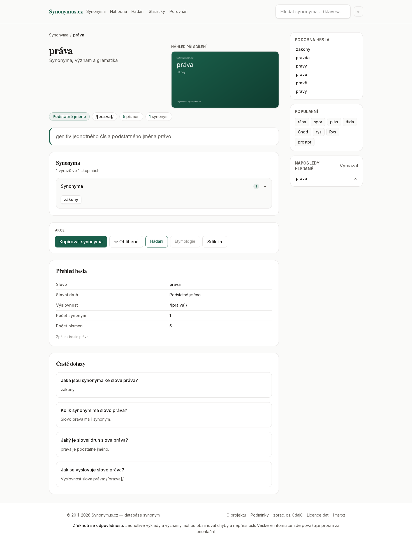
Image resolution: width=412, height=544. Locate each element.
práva (301, 178)
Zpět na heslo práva (72, 337)
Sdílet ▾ (215, 241)
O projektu (236, 515)
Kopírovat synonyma (81, 241)
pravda (303, 57)
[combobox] (313, 11)
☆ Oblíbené (126, 241)
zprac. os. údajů (287, 515)
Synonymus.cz (66, 11)
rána (302, 121)
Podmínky (260, 515)
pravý (301, 66)
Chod (303, 131)
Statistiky (157, 11)
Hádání (137, 11)
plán (334, 121)
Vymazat (349, 165)
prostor (304, 142)
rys (318, 131)
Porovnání (179, 11)
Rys (332, 131)
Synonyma (96, 11)
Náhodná (118, 11)
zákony (71, 199)
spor (318, 121)
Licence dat (317, 515)
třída (350, 121)
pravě (301, 82)
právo (301, 74)
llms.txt (339, 515)
